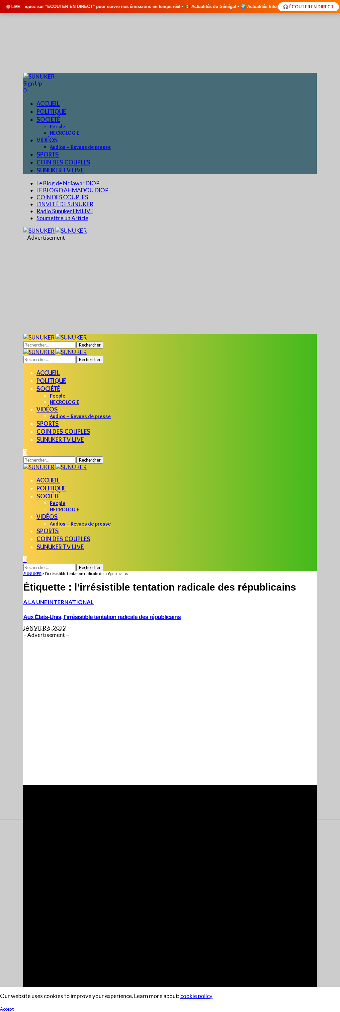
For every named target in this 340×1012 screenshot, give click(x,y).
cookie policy (196, 995)
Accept (7, 1009)
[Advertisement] (170, 711)
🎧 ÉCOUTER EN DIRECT (308, 6)
